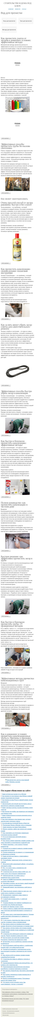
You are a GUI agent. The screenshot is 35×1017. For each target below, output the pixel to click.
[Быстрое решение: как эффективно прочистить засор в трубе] (17, 606)
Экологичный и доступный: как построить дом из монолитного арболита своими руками (16, 805)
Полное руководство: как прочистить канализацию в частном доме (14, 504)
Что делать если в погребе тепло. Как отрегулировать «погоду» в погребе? (13, 983)
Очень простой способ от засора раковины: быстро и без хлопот (17, 203)
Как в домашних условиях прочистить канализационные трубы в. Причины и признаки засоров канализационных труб (16, 736)
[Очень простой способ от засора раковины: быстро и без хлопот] (17, 247)
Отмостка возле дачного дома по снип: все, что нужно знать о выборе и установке (16, 892)
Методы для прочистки (9, 29)
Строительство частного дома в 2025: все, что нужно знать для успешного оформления (16, 873)
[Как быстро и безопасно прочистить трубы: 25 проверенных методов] (17, 657)
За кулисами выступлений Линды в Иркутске (15, 823)
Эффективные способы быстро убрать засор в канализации (16, 392)
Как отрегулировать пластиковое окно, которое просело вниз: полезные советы (16, 820)
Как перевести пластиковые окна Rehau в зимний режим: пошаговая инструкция (16, 797)
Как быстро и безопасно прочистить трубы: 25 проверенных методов (13, 623)
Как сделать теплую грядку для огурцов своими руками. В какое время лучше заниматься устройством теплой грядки (17, 930)
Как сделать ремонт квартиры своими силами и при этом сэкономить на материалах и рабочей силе (17, 841)
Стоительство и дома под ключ (17, 4)
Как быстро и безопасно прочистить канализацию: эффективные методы (13, 443)
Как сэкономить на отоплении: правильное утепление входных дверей (15, 834)
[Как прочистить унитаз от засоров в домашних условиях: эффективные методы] (17, 104)
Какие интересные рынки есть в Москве (14, 794)
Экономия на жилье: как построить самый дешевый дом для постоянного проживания (17, 884)
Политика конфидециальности (8, 1012)
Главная (10, 9)
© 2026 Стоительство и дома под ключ (10, 1008)
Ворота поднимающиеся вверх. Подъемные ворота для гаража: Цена (15, 979)
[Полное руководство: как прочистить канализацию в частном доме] (17, 541)
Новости (17, 9)
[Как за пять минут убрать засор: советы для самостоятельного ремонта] (17, 371)
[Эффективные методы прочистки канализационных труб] (17, 719)
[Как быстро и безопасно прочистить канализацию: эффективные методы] (17, 487)
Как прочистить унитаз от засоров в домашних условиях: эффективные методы (16, 40)
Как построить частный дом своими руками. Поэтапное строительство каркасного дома (15, 938)
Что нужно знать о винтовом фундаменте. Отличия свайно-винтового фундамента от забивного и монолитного (17, 916)
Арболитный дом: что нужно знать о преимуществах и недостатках (12, 876)
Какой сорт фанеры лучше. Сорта (13, 907)
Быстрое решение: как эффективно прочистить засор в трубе (16, 558)
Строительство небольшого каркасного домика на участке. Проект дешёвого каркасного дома (17, 935)
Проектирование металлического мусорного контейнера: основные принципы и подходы (15, 968)
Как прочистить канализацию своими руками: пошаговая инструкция (15, 270)
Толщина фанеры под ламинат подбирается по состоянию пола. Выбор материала (16, 904)
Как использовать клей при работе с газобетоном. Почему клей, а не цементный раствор (17, 946)
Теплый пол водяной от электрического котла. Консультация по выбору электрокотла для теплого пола (16, 951)
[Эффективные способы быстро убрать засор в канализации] (17, 425)
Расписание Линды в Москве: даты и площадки (17, 825)
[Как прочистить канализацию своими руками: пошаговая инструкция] (17, 310)
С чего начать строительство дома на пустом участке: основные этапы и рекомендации (15, 921)
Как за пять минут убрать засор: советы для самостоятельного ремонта (16, 326)
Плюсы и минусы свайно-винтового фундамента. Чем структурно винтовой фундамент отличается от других (17, 910)
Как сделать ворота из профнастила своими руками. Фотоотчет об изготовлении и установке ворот (17, 925)
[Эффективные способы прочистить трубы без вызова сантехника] (17, 184)
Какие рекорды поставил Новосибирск (14, 827)
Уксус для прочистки (9, 21)
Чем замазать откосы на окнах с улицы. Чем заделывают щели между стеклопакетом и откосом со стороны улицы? (17, 994)
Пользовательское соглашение (13, 1011)
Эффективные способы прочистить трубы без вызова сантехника (15, 146)
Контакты (4, 1011)
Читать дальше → (6, 138)
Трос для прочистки (26, 21)
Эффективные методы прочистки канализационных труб (17, 679)
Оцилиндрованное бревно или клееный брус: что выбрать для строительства (17, 964)
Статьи (24, 9)
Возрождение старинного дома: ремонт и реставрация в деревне (14, 896)
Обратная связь (5, 1015)
